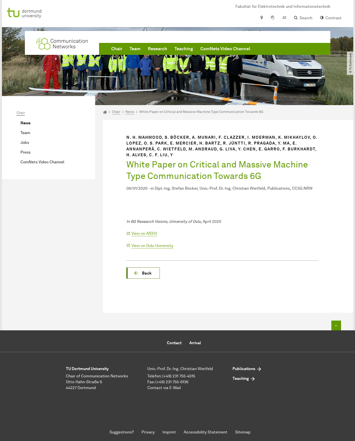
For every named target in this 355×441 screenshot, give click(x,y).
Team (135, 48)
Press (25, 152)
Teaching (183, 48)
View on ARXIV (144, 233)
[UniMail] (284, 18)
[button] (143, 273)
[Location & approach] (261, 18)
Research (157, 48)
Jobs (24, 142)
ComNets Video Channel (225, 48)
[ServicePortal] (272, 18)
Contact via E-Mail (164, 387)
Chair (116, 48)
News (25, 123)
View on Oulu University (152, 245)
